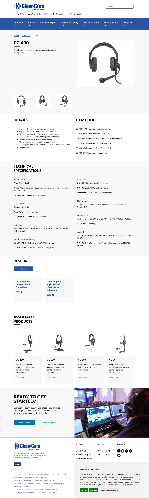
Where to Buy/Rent (49, 423)
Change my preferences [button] (109, 490)
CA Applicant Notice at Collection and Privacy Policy (35, 489)
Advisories (18, 477)
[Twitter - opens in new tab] (126, 451)
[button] (22, 101)
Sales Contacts (24, 423)
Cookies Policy (49, 474)
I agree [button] (83, 490)
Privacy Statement (34, 474)
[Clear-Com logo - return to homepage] (30, 6)
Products (26, 35)
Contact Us (81, 451)
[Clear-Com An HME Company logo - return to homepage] (27, 446)
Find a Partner (103, 454)
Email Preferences (84, 458)
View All (23, 269)
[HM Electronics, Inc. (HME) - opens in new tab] (18, 464)
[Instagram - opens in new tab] (130, 451)
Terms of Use (19, 474)
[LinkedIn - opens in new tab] (122, 451)
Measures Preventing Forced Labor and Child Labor (35, 480)
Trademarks (62, 474)
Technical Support (84, 454)
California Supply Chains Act (36, 477)
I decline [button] (93, 490)
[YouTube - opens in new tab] (119, 455)
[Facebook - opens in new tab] (119, 451)
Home (16, 35)
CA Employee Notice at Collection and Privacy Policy (35, 493)
